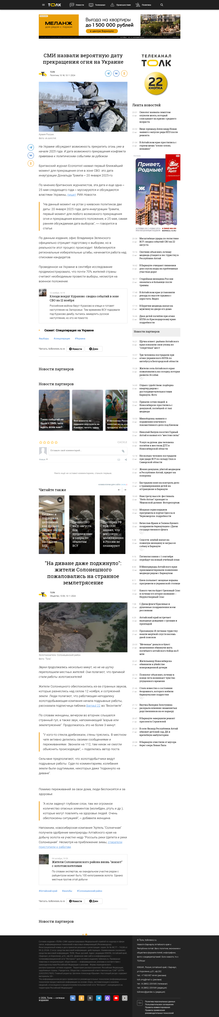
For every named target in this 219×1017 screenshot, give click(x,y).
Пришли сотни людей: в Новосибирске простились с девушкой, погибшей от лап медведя (156, 406)
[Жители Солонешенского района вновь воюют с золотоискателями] (44, 869)
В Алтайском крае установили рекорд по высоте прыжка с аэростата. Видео (157, 295)
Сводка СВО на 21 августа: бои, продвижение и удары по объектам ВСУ (82, 534)
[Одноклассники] (124, 73)
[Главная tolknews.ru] (54, 5)
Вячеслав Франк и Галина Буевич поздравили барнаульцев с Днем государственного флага (158, 526)
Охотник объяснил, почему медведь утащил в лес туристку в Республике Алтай (159, 255)
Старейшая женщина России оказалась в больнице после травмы (156, 282)
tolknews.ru (150, 940)
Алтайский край (48, 891)
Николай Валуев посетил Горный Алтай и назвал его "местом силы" (159, 433)
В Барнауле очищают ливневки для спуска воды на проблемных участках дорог (158, 268)
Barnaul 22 (93, 705)
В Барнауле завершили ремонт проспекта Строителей (157, 720)
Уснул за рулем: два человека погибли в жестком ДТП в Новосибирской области (156, 445)
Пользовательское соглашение (159, 1004)
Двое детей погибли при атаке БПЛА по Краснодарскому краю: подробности (157, 319)
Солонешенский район (89, 891)
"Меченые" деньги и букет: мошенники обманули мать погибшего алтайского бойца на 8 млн (158, 649)
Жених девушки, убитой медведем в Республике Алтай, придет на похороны (159, 472)
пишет (71, 194)
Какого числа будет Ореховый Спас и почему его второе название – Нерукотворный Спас (159, 593)
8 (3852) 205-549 (149, 988)
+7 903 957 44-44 (149, 975)
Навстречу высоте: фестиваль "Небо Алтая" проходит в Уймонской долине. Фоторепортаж (159, 499)
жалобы (67, 891)
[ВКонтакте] (116, 73)
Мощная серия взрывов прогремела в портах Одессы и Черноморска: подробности (157, 513)
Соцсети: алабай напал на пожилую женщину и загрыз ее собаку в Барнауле (157, 543)
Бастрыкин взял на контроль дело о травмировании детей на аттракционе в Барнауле (159, 486)
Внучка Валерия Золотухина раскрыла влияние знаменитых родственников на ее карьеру (158, 708)
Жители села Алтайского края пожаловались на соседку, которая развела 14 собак (159, 371)
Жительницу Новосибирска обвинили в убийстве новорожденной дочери (155, 664)
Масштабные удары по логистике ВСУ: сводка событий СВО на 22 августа (159, 241)
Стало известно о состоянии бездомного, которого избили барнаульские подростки (156, 691)
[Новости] (75, 349)
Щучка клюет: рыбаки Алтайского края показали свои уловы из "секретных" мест (159, 344)
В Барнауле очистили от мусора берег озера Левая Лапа (157, 743)
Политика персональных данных (160, 1001)
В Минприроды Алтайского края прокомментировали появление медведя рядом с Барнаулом (158, 570)
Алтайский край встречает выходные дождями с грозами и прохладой (158, 620)
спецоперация (62, 338)
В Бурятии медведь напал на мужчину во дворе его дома (156, 307)
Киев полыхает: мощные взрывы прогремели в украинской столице (159, 582)
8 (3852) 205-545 (149, 984)
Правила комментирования (157, 1007)
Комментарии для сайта (112, 484)
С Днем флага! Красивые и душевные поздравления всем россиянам (157, 607)
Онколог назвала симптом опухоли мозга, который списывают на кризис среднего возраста (157, 117)
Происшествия (123, 5)
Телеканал (100, 5)
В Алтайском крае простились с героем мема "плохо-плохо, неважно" (158, 145)
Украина (80, 338)
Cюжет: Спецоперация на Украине (69, 330)
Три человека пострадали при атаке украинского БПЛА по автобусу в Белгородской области (158, 358)
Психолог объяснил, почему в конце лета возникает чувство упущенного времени (157, 678)
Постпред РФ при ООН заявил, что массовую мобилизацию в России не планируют (113, 534)
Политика (146, 5)
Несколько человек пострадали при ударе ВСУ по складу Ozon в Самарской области (157, 459)
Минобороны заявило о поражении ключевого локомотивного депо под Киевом (158, 421)
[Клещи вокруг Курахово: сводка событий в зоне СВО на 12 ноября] (43, 306)
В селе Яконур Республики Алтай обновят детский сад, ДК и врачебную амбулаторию (158, 731)
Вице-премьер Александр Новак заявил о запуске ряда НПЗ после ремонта (158, 132)
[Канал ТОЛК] (93, 349)
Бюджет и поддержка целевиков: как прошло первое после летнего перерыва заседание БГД (52, 530)
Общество (54, 596)
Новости (80, 5)
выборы (44, 338)
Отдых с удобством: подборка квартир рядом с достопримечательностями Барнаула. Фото (156, 390)
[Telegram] (108, 73)
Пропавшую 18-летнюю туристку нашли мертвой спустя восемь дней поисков (158, 634)
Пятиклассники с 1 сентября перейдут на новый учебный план (159, 558)
